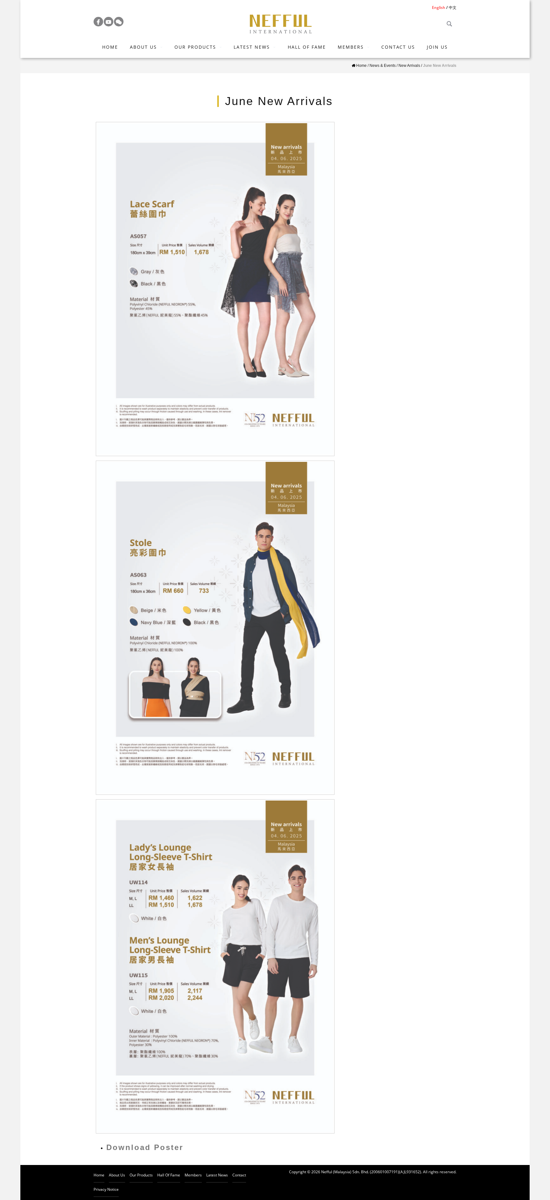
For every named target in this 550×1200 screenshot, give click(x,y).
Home (110, 47)
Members (351, 47)
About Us (143, 47)
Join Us (437, 47)
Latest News (252, 47)
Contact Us (398, 47)
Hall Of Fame (307, 47)
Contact (239, 1175)
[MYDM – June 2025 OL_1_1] (215, 966)
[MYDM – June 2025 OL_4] (215, 628)
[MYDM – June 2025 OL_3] (215, 289)
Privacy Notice (106, 1189)
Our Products (195, 47)
